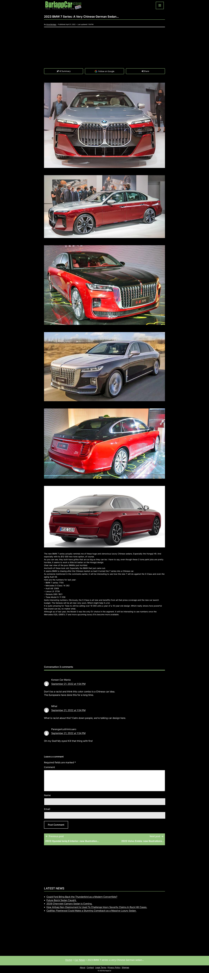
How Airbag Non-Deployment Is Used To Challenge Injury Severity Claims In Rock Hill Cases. (96, 907)
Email (47, 809)
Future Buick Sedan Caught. (61, 900)
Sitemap (125, 967)
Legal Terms (100, 967)
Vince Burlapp (51, 24)
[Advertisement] (104, 50)
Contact (90, 967)
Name (47, 795)
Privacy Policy (114, 967)
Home (68, 960)
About (82, 967)
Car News (80, 960)
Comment (49, 767)
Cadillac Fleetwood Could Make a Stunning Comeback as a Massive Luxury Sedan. (91, 910)
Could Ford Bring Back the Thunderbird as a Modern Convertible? (81, 896)
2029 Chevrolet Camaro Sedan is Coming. (69, 903)
